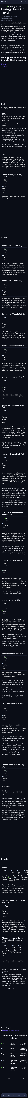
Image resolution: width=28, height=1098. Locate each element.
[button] (25, 1)
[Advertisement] (14, 83)
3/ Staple (4, 66)
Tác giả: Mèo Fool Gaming (10, 16)
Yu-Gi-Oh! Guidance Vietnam (10, 1030)
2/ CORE (3, 65)
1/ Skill (3, 63)
